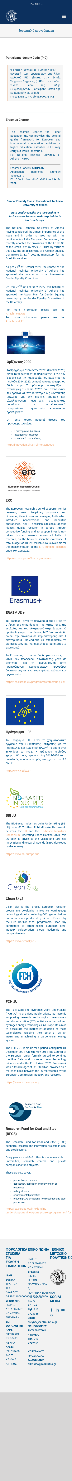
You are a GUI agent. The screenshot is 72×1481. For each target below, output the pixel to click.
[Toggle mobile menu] (64, 16)
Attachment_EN (15, 321)
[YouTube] (63, 1310)
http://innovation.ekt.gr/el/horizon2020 (30, 444)
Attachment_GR (15, 313)
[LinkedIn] (57, 1310)
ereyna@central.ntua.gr (42, 1322)
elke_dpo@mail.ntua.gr (42, 1364)
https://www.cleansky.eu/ (21, 941)
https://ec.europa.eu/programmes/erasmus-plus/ (35, 681)
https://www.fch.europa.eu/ (22, 1082)
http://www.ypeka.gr (18, 770)
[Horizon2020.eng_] (26, 330)
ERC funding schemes (52, 546)
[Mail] (51, 1315)
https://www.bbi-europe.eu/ (22, 854)
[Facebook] (51, 1310)
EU (25, 831)
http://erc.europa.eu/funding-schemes (28, 558)
